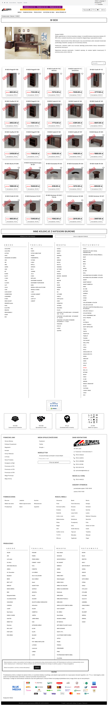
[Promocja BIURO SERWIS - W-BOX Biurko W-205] (91, 138)
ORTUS (58, 638)
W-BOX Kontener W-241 (33, 196)
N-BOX (58, 271)
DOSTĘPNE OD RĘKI (48, 12)
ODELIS (59, 296)
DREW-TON (9, 621)
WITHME (85, 372)
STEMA (84, 582)
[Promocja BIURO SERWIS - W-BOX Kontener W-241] (27, 203)
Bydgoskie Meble (11, 595)
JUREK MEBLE (35, 618)
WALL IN (85, 370)
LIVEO (33, 654)
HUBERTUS (34, 612)
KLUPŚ (33, 631)
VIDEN (84, 361)
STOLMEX (84, 595)
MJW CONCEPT (61, 608)
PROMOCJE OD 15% (29, 7)
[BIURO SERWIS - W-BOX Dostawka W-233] (54, 174)
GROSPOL (34, 592)
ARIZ (6, 264)
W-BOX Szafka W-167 (75, 132)
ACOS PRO (7, 251)
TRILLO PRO (86, 342)
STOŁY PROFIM (87, 317)
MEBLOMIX (59, 602)
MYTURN (59, 269)
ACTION (7, 253)
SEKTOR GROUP (86, 565)
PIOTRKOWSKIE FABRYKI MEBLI (65, 654)
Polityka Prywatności (10, 444)
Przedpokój (74, 522)
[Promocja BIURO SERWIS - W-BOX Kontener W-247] (91, 203)
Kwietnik (58, 513)
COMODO (9, 605)
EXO (6, 317)
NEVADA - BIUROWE (62, 276)
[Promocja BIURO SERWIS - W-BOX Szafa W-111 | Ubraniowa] (70, 76)
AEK (8, 555)
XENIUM (85, 381)
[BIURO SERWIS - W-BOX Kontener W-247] (96, 206)
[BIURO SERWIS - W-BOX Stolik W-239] (11, 206)
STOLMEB (84, 592)
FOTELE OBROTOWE (36, 253)
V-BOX (84, 347)
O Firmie (7, 457)
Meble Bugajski (60, 579)
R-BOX (84, 248)
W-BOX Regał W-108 (11, 69)
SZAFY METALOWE (88, 326)
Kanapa (88, 503)
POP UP (59, 326)
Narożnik (88, 519)
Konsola (73, 506)
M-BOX (58, 248)
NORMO (59, 287)
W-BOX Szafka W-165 (12, 132)
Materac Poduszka (91, 516)
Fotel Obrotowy (75, 503)
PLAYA (58, 310)
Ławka (87, 513)
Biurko (87, 500)
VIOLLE (85, 363)
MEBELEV (59, 565)
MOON (58, 262)
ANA (6, 260)
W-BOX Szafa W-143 (54, 101)
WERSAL (84, 615)
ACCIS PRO (7, 248)
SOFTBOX (85, 291)
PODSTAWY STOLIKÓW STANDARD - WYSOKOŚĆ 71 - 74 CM (66, 320)
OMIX (58, 301)
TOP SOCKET (86, 340)
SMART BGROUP (87, 282)
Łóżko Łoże (59, 516)
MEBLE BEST (60, 575)
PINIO (58, 651)
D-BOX (6, 298)
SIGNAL (84, 569)
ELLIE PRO (7, 307)
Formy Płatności (9, 453)
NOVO (58, 289)
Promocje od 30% (10, 472)
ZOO (84, 395)
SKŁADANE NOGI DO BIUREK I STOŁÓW (93, 275)
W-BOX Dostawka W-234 (75, 163)
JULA (32, 273)
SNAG (84, 286)
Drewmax (9, 625)
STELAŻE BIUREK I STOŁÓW (90, 302)
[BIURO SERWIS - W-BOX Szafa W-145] (96, 111)
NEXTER (59, 280)
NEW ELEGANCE (61, 628)
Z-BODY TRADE (87, 390)
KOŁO (33, 638)
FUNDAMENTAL (34, 257)
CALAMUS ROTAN (11, 598)
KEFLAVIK (33, 278)
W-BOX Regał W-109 (32, 69)
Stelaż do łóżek (90, 525)
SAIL (84, 266)
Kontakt (25, 2)
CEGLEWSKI (10, 602)
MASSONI (59, 555)
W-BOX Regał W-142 (32, 101)
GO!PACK (34, 588)
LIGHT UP (33, 298)
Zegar (87, 538)
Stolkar (83, 585)
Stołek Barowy (75, 528)
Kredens (58, 510)
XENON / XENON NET (88, 383)
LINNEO (34, 651)
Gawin (33, 582)
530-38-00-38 (79, 467)
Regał (58, 525)
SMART (85, 279)
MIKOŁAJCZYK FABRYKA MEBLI (65, 605)
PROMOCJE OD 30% (55, 7)
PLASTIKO (59, 658)
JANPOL (34, 615)
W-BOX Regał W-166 (32, 132)
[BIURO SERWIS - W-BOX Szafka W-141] (11, 111)
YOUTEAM (85, 388)
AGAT (6, 255)
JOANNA (33, 271)
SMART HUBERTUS (87, 284)
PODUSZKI (59, 323)
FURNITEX (34, 569)
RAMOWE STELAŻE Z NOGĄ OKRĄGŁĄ (92, 254)
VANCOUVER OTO (87, 354)
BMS (8, 592)
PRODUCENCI (38, 12)
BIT (5, 271)
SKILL (84, 273)
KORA (32, 285)
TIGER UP (85, 336)
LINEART (33, 301)
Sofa (72, 525)
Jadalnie (21, 500)
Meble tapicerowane (25, 503)
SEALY (83, 562)
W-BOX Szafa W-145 (96, 101)
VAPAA (85, 356)
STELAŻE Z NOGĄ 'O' (88, 310)
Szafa (87, 528)
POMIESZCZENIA (27, 12)
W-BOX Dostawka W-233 (54, 163)
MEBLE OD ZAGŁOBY (62, 585)
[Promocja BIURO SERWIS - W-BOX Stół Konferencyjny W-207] (27, 170)
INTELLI (33, 264)
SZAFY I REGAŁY (87, 324)
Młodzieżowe (38, 503)
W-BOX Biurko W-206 (12, 163)
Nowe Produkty (9, 460)
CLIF (6, 285)
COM (6, 289)
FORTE (32, 251)
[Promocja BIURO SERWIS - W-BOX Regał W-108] (6, 76)
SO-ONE (85, 288)
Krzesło (73, 510)
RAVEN (83, 552)
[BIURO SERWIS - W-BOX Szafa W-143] (54, 111)
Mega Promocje (9, 475)
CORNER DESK (8, 294)
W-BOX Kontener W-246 (75, 196)
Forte (33, 565)
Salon (20, 506)
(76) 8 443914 (79, 458)
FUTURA (33, 260)
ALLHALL (9, 562)
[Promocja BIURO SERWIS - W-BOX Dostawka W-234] (70, 170)
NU (57, 291)
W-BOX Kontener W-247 (96, 196)
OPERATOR (59, 303)
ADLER (8, 552)
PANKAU (59, 645)
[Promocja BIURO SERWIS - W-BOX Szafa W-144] (70, 107)
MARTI (58, 253)
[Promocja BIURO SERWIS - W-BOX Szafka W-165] (6, 138)
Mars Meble (60, 552)
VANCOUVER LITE (87, 351)
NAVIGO (59, 273)
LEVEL (32, 296)
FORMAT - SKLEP (36, 562)
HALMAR (34, 598)
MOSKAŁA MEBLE (61, 618)
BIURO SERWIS (10, 588)
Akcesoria (59, 500)
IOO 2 (32, 269)
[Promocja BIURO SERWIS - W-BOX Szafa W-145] (91, 107)
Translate (100, 4)
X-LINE (84, 379)
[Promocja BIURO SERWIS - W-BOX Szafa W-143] (49, 107)
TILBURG (85, 338)
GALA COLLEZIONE (37, 575)
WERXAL (84, 618)
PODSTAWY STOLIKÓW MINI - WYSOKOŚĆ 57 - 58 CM (67, 317)
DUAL (6, 305)
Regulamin (19, 2)
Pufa (87, 522)
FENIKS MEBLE (35, 559)
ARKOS (8, 569)
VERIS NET (85, 358)
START (84, 300)
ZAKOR (83, 621)
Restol (83, 555)
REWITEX (84, 559)
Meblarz (59, 572)
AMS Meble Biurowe (12, 565)
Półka (58, 522)
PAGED (58, 641)
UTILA (84, 345)
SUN (84, 320)
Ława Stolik (74, 513)
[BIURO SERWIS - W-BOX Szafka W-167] (75, 141)
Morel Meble (60, 615)
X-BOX (84, 376)
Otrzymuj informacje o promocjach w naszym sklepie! (51, 455)
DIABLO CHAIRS (11, 615)
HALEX (33, 595)
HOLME (34, 608)
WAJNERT (84, 612)
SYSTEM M (86, 322)
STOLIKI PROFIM (87, 313)
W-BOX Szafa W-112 (96, 69)
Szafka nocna (60, 532)
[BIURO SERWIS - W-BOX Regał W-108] (11, 80)
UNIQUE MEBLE (85, 605)
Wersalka (73, 535)
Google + (41, 447)
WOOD (84, 374)
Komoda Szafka (60, 506)
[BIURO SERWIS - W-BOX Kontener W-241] (32, 206)
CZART (8, 608)
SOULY (85, 295)
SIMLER (84, 572)
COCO (6, 287)
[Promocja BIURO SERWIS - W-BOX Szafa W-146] (49, 138)
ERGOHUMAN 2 (8, 312)
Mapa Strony (8, 478)
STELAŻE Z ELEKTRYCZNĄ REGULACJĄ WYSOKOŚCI (93, 307)
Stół (57, 528)
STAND (85, 298)
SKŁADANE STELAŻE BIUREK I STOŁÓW (93, 277)
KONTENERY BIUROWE (36, 280)
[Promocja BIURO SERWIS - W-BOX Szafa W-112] (91, 76)
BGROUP (9, 585)
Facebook (42, 441)
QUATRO (59, 330)
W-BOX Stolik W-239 (11, 196)
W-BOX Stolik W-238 (96, 163)
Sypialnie (36, 506)
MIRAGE (59, 260)
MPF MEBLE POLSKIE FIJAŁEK (64, 625)
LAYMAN (34, 645)
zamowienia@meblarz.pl (82, 470)
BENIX (8, 579)
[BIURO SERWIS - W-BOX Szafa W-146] (54, 141)
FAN (32, 248)
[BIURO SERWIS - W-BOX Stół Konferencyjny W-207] (32, 174)
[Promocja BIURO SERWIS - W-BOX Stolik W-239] (6, 203)
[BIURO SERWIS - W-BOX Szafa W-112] (96, 80)
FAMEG (33, 555)
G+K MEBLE (35, 572)
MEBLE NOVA (60, 582)
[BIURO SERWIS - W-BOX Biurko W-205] (96, 141)
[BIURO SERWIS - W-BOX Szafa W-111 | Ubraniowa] (75, 80)
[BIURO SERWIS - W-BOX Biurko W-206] (11, 174)
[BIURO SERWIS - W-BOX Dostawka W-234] (75, 174)
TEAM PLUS (86, 333)
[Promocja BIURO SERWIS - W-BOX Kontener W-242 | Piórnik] (49, 203)
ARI (5, 262)
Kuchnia (88, 510)
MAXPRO (59, 255)
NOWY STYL (60, 631)
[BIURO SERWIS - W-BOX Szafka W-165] (11, 141)
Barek (72, 500)
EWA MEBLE (10, 635)
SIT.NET (85, 270)
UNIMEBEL (84, 602)
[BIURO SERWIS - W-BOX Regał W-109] (32, 80)
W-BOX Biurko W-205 (96, 132)
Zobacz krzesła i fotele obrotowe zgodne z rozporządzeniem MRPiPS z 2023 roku (42, 9)
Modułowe (74, 519)
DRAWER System (9, 303)
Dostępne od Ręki (10, 463)
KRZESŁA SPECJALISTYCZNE (38, 287)
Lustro (73, 516)
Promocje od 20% (10, 469)
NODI (58, 282)
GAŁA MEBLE (35, 579)
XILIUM (85, 386)
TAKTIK (85, 331)
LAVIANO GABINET (35, 294)
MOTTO (59, 264)
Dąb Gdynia (10, 612)
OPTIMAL (59, 305)
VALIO (84, 349)
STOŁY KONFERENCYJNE (89, 315)
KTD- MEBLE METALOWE (38, 641)
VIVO (83, 608)
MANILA (59, 251)
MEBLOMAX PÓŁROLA (62, 598)
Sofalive (84, 575)
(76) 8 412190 (79, 464)
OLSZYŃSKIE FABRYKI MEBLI (64, 635)
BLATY (6, 276)
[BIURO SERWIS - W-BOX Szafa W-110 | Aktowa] (54, 80)
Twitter (41, 444)
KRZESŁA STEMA (35, 289)
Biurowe (7, 500)
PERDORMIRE (60, 648)
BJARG (6, 273)
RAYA (84, 259)
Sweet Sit (84, 598)
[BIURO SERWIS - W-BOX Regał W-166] (32, 141)
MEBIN (58, 569)
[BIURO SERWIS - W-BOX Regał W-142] (32, 111)
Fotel (57, 503)
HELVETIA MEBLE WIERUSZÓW (39, 602)
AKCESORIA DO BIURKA (10, 257)
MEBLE (20, 12)
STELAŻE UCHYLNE (88, 304)
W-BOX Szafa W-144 (75, 101)
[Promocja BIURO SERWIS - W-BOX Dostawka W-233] (49, 170)
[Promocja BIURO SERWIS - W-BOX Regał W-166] (27, 138)
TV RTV (58, 535)
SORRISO (85, 293)
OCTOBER (59, 294)
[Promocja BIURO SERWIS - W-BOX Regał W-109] (27, 76)
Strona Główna (12, 2)
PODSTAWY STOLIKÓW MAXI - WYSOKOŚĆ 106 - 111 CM (68, 313)
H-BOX (32, 262)
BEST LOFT (9, 582)
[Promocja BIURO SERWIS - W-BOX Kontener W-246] (70, 203)
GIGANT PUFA (35, 585)
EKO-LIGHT (9, 628)
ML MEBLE (59, 612)
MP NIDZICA (60, 621)
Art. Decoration (10, 572)
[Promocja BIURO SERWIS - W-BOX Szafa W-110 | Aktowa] (49, 76)
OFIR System (60, 298)
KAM (33, 621)
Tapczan (73, 532)
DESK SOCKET (8, 301)
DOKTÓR (9, 618)
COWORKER (8, 296)
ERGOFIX (7, 310)
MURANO (59, 266)
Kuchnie (36, 500)
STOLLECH (84, 588)
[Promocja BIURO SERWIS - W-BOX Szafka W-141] (6, 107)
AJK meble (9, 559)
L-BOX (32, 291)
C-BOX (6, 278)
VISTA (84, 365)
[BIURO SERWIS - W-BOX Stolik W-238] (96, 174)
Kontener (88, 506)
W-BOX (85, 367)
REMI (84, 261)
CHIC (6, 280)
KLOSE (33, 628)
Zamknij (37, 667)
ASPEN (6, 266)
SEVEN (84, 268)
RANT (84, 257)
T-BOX (84, 329)
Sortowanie (98, 61)
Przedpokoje (8, 506)
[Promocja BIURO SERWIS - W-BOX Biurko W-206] (6, 170)
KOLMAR (34, 635)
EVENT (6, 314)
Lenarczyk (34, 648)
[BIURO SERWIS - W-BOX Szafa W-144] (75, 111)
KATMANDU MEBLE (37, 625)
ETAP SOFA (9, 631)
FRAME (32, 255)
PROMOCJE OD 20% (42, 7)
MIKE (58, 257)
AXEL (6, 269)
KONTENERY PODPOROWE (37, 282)
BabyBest (9, 575)
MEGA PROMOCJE (61, 12)
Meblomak (59, 592)
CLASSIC (7, 282)
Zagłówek (74, 538)
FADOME (34, 552)
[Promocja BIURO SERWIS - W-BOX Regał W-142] (27, 107)
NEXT (58, 278)
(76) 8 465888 (79, 461)
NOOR (58, 285)
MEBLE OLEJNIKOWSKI (62, 588)
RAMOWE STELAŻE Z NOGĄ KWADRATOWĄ (90, 251)
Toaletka (88, 532)
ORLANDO (59, 307)
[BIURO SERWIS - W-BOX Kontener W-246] (75, 206)
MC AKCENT (60, 562)
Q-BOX (58, 328)
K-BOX (32, 276)
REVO (84, 263)
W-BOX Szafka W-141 (12, 101)
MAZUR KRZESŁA (61, 559)
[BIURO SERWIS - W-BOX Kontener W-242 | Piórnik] (54, 206)
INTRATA (33, 266)
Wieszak (88, 535)
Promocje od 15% (9, 466)
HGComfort (34, 605)
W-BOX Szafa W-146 (54, 132)
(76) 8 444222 (79, 455)
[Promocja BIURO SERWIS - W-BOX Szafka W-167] (70, 138)
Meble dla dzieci (9, 503)
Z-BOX (84, 392)
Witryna (58, 538)
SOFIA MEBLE (85, 579)
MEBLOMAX (60, 595)
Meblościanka (60, 519)
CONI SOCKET (8, 291)
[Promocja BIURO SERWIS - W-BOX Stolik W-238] (91, 170)
